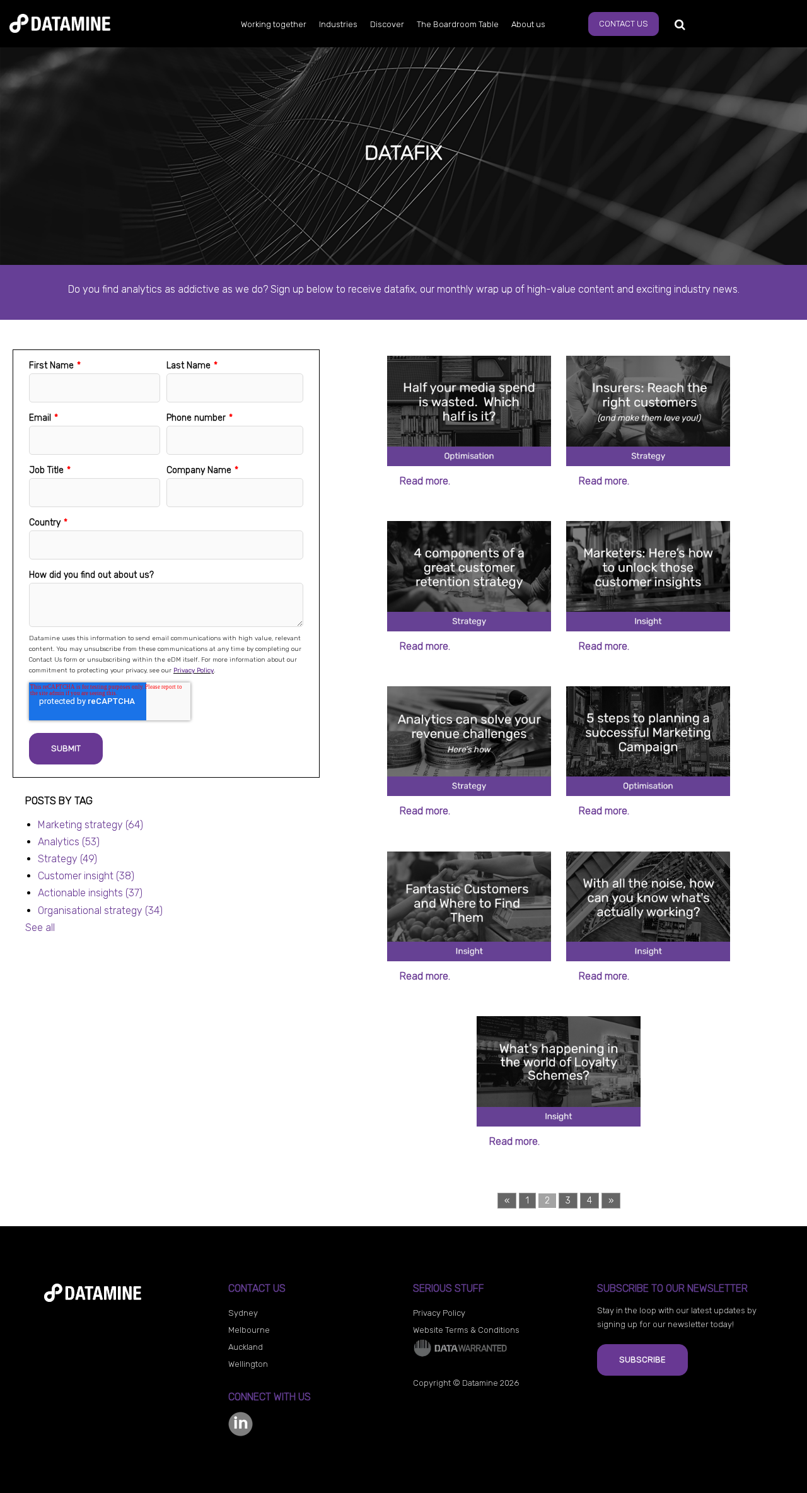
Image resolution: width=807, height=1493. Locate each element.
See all (40, 928)
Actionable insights (90, 893)
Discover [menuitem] (387, 24)
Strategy (67, 859)
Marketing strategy (90, 825)
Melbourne (249, 1330)
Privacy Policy (193, 670)
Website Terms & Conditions (466, 1330)
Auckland (245, 1347)
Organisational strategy (100, 910)
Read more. (425, 481)
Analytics (69, 842)
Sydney (243, 1313)
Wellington (248, 1364)
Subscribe (642, 1359)
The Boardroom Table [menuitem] (458, 24)
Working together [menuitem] (273, 24)
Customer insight (86, 876)
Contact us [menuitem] (623, 23)
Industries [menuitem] (338, 24)
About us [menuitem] (528, 24)
